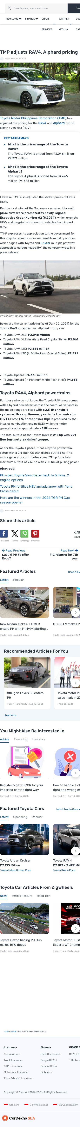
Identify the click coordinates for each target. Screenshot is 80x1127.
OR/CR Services (47, 24)
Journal (13, 1031)
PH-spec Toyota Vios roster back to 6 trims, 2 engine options (34, 477)
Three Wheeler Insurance (18, 1078)
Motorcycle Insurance (16, 1072)
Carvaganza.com (68, 1104)
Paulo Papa (10, 59)
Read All (73, 571)
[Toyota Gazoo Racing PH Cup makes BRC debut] (24, 918)
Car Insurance (12, 1054)
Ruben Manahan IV (17, 704)
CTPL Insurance (13, 1066)
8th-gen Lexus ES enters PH (25, 695)
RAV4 (42, 123)
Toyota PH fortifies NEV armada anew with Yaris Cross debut (36, 488)
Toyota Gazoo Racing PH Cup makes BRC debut (21, 942)
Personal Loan (49, 1066)
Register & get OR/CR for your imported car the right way (21, 787)
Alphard (59, 123)
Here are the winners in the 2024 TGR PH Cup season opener (35, 500)
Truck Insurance (13, 1060)
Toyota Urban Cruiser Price (15, 870)
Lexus (45, 243)
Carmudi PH (7, 796)
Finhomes (46, 1072)
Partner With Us (64, 24)
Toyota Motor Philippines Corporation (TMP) (33, 118)
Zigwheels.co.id (39, 1104)
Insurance (12, 19)
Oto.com (14, 1104)
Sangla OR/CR (49, 1060)
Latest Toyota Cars (67, 809)
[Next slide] (75, 612)
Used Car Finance (51, 1054)
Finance (30, 19)
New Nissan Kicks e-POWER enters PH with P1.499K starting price (23, 626)
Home (6, 1031)
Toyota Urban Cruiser (15, 860)
